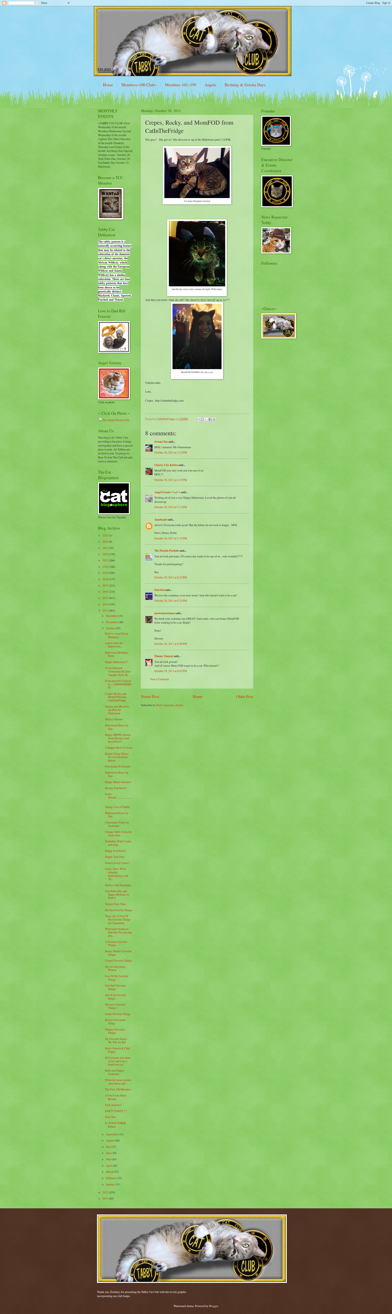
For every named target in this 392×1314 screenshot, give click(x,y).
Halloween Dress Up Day (116, 727)
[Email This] (198, 419)
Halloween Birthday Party (116, 654)
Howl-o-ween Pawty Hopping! (116, 635)
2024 (105, 541)
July (108, 1147)
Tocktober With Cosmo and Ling (118, 843)
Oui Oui (159, 590)
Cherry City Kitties (166, 465)
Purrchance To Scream (117, 766)
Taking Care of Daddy (117, 807)
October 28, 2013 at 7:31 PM (170, 538)
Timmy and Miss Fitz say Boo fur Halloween (117, 710)
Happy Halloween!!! (116, 662)
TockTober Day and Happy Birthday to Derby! (117, 894)
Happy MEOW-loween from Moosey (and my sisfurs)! (118, 738)
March (110, 1172)
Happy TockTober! (115, 851)
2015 (105, 598)
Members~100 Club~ (139, 84)
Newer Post (150, 696)
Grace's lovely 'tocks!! (117, 863)
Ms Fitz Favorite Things (118, 910)
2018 (105, 579)
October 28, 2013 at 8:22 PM (170, 577)
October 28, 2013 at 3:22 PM (170, 452)
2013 (105, 610)
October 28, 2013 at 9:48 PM (170, 644)
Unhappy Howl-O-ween (118, 747)
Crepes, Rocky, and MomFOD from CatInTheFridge (115, 697)
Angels (210, 84)
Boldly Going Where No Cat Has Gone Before (117, 757)
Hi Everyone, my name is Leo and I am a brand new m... (118, 1061)
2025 (105, 535)
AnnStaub (160, 520)
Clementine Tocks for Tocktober (117, 824)
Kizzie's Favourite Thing (115, 1021)
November (112, 622)
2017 (105, 585)
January (110, 1184)
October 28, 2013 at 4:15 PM (170, 480)
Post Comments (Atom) (169, 705)
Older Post (244, 696)
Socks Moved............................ (119, 797)
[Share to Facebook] (210, 419)
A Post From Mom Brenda (115, 1097)
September (112, 1134)
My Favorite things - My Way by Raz (116, 1040)
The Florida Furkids (166, 551)
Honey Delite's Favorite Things (118, 953)
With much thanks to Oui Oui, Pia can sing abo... (118, 932)
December (112, 616)
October (111, 628)
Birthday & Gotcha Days (245, 84)
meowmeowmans (164, 613)
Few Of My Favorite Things (116, 977)
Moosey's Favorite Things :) (115, 1006)
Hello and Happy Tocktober (114, 1072)
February (111, 1178)
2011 (105, 1198)
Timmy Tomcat (163, 656)
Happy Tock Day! (115, 857)
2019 (105, 573)
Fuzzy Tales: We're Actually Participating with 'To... (116, 874)
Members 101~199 (180, 84)
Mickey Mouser (114, 719)
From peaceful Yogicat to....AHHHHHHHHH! (118, 684)
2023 (105, 548)
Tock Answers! (113, 1105)
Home (108, 84)
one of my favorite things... (115, 996)
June (109, 1153)
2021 (105, 560)
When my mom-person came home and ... (118, 1081)
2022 (105, 554)
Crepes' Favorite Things (118, 960)
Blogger (213, 1306)
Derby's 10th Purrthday (118, 885)
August (110, 1140)
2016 (105, 592)
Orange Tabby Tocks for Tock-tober (118, 833)
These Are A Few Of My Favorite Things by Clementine (117, 919)
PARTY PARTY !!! (116, 1111)
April (109, 1165)
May (109, 1159)
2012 (105, 1192)
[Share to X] (206, 419)
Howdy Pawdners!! (116, 788)
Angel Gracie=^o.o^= (167, 492)
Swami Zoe (161, 442)
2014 (105, 604)
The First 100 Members (118, 1089)
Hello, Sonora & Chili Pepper (117, 1050)
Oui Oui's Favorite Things (115, 987)
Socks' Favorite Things (118, 1014)
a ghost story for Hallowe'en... (114, 644)
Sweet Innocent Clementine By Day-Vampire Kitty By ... (118, 671)
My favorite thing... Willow (116, 968)
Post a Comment (159, 679)
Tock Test (110, 1117)
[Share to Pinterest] (214, 419)
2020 (105, 567)
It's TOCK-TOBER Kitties (115, 1124)
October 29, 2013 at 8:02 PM (170, 671)
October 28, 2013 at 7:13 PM (170, 507)
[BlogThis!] (202, 419)
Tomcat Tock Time (115, 904)
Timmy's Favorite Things (115, 1031)
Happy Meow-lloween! (118, 782)
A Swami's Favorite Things (116, 943)
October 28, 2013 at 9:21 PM (170, 601)
